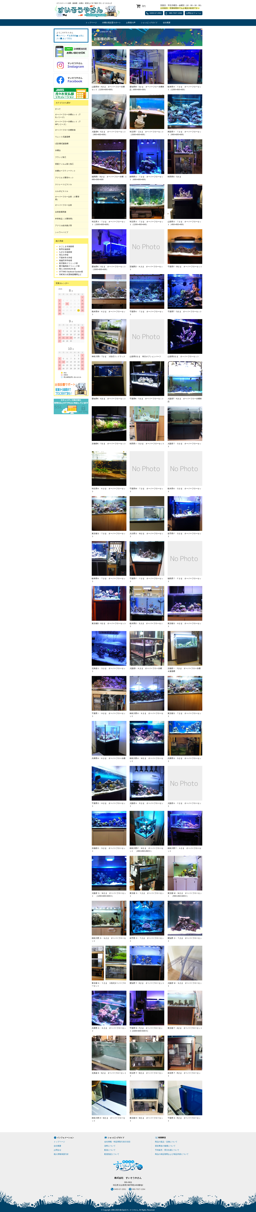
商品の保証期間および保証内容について (172, 1154)
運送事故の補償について (165, 1146)
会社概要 (166, 22)
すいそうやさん (87, 10)
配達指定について (111, 1154)
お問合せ (57, 1150)
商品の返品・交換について (166, 1142)
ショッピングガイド (149, 22)
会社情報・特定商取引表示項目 (117, 1142)
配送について (109, 1150)
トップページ (91, 22)
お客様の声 (130, 22)
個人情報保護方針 (61, 1154)
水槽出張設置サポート (111, 22)
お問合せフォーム (193, 13)
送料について (109, 1146)
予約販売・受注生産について (167, 1150)
